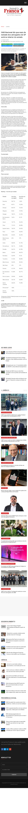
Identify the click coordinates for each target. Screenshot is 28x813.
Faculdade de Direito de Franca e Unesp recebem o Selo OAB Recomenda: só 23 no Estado (16, 359)
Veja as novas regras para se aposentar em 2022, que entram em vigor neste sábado (15, 723)
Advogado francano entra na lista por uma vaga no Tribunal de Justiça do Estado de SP (16, 380)
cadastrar (14, 774)
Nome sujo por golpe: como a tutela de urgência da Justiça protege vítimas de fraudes (13, 491)
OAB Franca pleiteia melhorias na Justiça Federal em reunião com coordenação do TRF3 (13, 415)
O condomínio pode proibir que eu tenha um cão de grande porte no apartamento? (13, 541)
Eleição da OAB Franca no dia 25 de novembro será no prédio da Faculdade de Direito (16, 372)
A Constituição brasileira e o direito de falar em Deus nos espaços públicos (12, 466)
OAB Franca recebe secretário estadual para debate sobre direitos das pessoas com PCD (13, 441)
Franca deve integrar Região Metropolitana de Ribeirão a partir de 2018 (16, 627)
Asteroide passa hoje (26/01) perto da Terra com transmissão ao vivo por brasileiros (15, 685)
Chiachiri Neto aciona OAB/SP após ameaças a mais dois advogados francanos (14, 516)
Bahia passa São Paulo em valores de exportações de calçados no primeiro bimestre (15, 641)
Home (2, 26)
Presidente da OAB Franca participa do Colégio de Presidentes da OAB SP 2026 (13, 567)
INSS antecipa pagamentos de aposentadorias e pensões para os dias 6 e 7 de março (16, 715)
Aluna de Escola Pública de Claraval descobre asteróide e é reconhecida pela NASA (16, 677)
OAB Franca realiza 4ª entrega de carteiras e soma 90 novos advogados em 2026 (13, 592)
